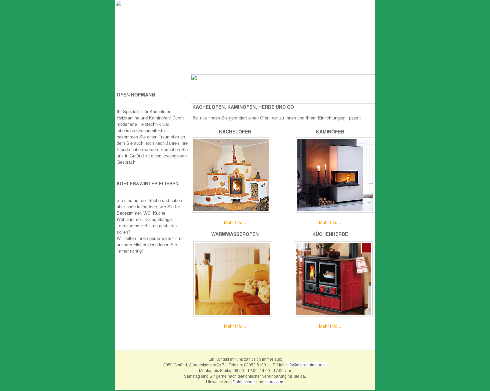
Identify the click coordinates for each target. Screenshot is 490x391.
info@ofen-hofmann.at (306, 364)
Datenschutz (243, 381)
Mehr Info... (235, 222)
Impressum (274, 381)
